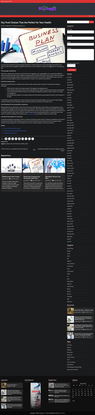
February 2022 (70, 163)
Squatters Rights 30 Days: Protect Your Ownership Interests (61, 391)
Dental (68, 256)
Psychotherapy (70, 286)
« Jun (73, 400)
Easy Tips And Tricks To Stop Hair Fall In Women (35, 396)
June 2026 (69, 77)
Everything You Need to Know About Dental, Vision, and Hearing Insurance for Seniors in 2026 (84, 326)
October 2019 (70, 231)
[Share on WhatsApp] (16, 138)
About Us (69, 347)
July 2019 (69, 239)
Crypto (68, 253)
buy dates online (9, 143)
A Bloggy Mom (42, 413)
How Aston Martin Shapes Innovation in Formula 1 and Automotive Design (61, 385)
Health (22, 143)
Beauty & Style (70, 248)
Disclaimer (69, 350)
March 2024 (69, 120)
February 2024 (70, 122)
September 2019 (70, 234)
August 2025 (69, 92)
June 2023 (69, 138)
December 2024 (70, 107)
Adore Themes (61, 413)
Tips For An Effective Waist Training (12, 128)
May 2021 (69, 183)
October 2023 (70, 130)
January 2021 (69, 193)
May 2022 (69, 155)
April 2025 (69, 102)
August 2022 (69, 150)
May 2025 (69, 100)
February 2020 (70, 221)
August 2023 (69, 133)
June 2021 (69, 181)
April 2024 (69, 117)
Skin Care (69, 294)
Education (69, 261)
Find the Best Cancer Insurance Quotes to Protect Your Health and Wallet (84, 334)
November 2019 (70, 229)
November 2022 (70, 143)
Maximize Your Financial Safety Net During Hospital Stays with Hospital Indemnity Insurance (83, 318)
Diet (7, 141)
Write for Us (69, 354)
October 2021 (70, 170)
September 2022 (70, 148)
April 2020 (69, 216)
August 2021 (69, 175)
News (68, 278)
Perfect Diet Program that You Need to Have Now (15, 130)
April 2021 (69, 186)
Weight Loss (69, 301)
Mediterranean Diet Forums (11, 176)
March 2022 (69, 160)
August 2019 (69, 236)
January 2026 (70, 87)
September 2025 (70, 90)
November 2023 (70, 128)
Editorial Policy (70, 364)
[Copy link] (32, 138)
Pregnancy (69, 283)
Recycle (68, 289)
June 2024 (69, 112)
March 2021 (69, 188)
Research (69, 291)
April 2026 (69, 79)
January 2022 (70, 165)
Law (68, 276)
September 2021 (70, 173)
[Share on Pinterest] (19, 138)
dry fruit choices (16, 143)
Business (69, 251)
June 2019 (69, 241)
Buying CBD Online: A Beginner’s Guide (84, 310)
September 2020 (70, 203)
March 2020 (69, 218)
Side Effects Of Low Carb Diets (52, 177)
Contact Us (69, 345)
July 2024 (69, 110)
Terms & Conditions (71, 362)
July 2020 (69, 208)
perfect (26, 143)
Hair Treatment (70, 271)
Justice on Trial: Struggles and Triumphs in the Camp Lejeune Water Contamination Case (62, 401)
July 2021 (69, 178)
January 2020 (70, 223)
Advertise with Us (70, 357)
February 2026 (70, 85)
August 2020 (70, 206)
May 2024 (69, 115)
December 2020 (70, 196)
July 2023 (69, 135)
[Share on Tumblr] (26, 138)
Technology (69, 296)
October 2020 (70, 201)
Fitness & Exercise (70, 263)
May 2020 (69, 213)
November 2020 (70, 198)
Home (68, 359)
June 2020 (69, 211)
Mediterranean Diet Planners (10, 133)
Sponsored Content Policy (72, 369)
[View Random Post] (90, 16)
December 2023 (70, 125)
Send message (72, 70)
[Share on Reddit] (22, 138)
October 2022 (70, 145)
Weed (68, 299)
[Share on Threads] (29, 138)
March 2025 (69, 105)
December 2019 (70, 226)
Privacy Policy (70, 352)
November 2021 (70, 168)
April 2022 (69, 158)
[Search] (92, 16)
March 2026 (69, 82)
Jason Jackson (20, 25)
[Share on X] (9, 138)
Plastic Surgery (70, 281)
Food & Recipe (70, 266)
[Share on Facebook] (6, 138)
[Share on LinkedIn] (12, 138)
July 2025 (69, 95)
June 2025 (69, 97)
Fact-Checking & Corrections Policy (74, 367)
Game (68, 268)
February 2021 (70, 191)
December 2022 (70, 140)
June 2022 (69, 153)
